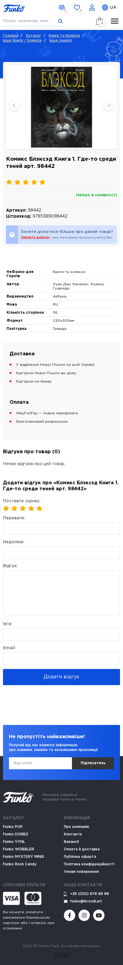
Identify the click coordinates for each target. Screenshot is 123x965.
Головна (10, 35)
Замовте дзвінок (35, 237)
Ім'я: (7, 624)
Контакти (73, 834)
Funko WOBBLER (18, 849)
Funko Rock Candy (19, 864)
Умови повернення (81, 871)
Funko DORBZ (15, 834)
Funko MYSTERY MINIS (23, 856)
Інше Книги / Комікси (22, 40)
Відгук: (10, 566)
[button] (109, 105)
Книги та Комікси (64, 35)
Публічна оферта (80, 856)
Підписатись (93, 763)
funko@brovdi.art (86, 901)
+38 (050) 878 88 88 (89, 894)
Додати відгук (61, 677)
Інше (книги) (60, 40)
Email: (9, 648)
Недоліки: (13, 542)
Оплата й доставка (82, 849)
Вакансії (71, 841)
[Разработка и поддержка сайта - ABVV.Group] (61, 955)
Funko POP (13, 827)
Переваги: (14, 518)
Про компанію (76, 827)
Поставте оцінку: (22, 501)
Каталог (33, 35)
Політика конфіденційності (89, 864)
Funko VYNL (14, 841)
